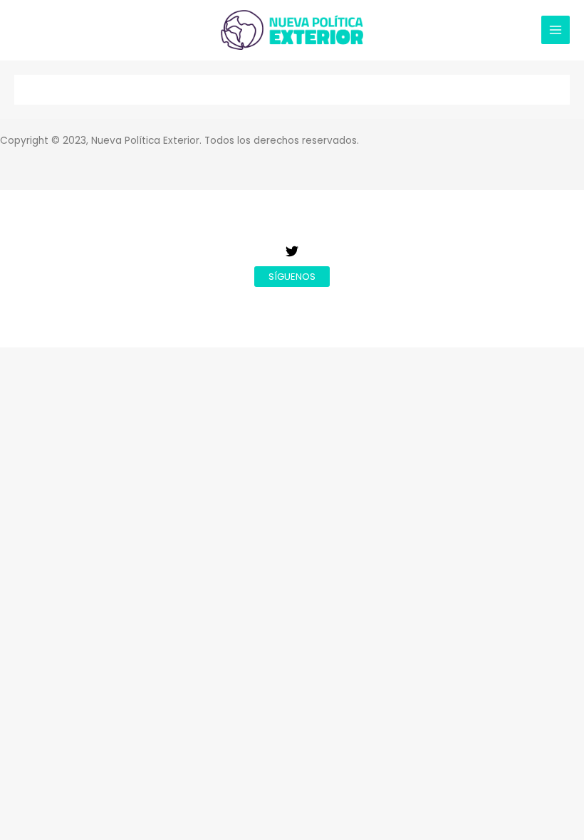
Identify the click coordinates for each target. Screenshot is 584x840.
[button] (292, 276)
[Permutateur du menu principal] (555, 30)
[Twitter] (292, 251)
